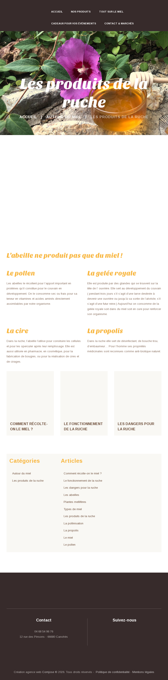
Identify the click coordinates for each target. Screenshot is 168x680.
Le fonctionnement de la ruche (83, 480)
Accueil (28, 117)
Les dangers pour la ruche (81, 487)
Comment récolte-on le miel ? (83, 473)
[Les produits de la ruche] (84, 199)
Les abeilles (71, 495)
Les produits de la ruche (28, 480)
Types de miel (73, 509)
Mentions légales (143, 672)
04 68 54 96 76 (43, 631)
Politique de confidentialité (113, 672)
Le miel (68, 537)
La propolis (71, 530)
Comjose (48, 672)
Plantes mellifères (75, 502)
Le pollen (69, 544)
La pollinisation (73, 523)
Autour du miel (63, 117)
